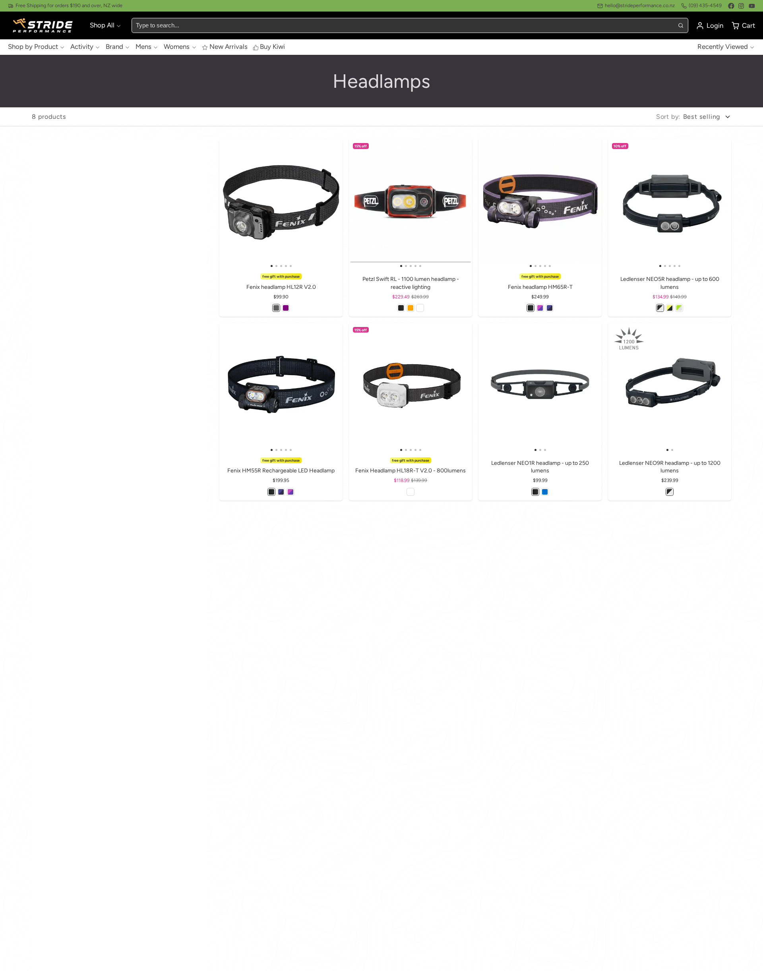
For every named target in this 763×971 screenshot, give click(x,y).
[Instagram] (741, 6)
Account (709, 25)
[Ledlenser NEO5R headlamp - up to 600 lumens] (620, 203)
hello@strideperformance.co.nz (640, 5)
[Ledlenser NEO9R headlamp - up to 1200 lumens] (639, 387)
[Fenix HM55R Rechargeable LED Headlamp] (231, 387)
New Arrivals (228, 47)
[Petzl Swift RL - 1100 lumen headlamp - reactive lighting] (361, 203)
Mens (143, 47)
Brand (114, 47)
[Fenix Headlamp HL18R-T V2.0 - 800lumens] (361, 387)
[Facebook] (731, 6)
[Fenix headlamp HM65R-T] (490, 203)
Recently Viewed (722, 47)
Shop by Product (33, 47)
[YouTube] (752, 6)
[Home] (43, 26)
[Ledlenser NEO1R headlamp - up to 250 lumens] (498, 387)
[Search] (680, 25)
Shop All (102, 25)
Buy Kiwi (272, 47)
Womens (177, 47)
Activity (81, 47)
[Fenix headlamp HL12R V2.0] (231, 203)
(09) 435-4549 (705, 5)
